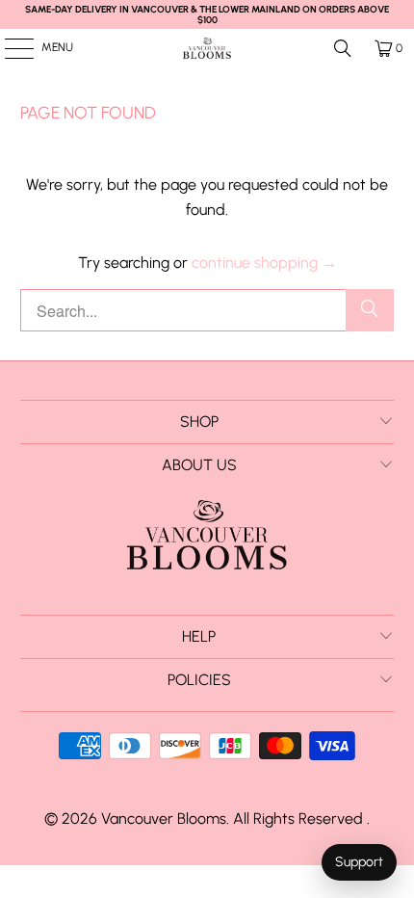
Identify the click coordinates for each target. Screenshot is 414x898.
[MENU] (9, 48)
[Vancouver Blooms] (207, 48)
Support (359, 862)
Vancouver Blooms (163, 818)
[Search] (342, 48)
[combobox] (207, 310)
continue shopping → (264, 262)
